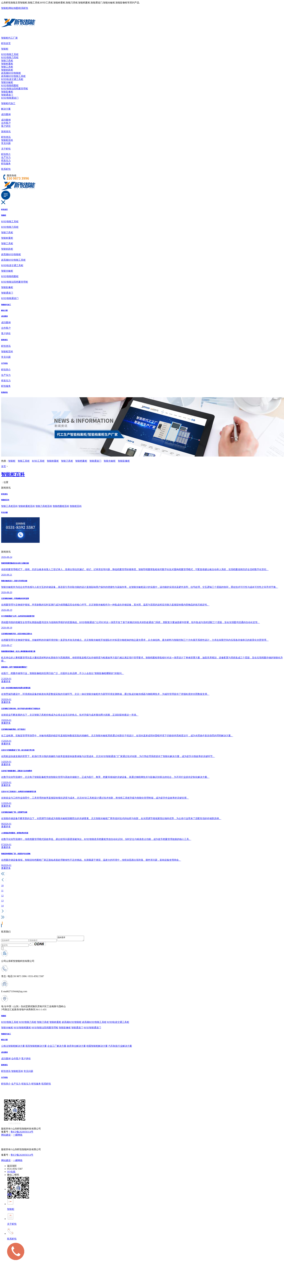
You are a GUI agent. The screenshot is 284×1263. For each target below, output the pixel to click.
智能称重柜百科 (26, 506)
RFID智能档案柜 (9, 85)
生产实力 (6, 157)
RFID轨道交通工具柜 (12, 79)
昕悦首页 (6, 43)
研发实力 (6, 160)
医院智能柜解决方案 (36, 1046)
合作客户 (6, 123)
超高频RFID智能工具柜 (13, 76)
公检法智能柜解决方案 (13, 1046)
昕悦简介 (6, 154)
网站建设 (6, 1135)
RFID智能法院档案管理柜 (14, 88)
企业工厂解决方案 (56, 1046)
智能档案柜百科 (61, 506)
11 (2, 890)
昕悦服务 (6, 163)
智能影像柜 (7, 91)
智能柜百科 (7, 140)
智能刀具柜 (7, 60)
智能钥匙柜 (7, 70)
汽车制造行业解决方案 (120, 1046)
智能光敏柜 (7, 82)
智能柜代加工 (8, 103)
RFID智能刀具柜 (9, 57)
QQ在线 (11, 1171)
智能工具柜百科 (9, 506)
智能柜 (4, 8)
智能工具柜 (7, 67)
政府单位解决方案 (76, 1046)
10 (2, 885)
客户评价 (6, 126)
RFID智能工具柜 (9, 54)
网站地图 (13, 8)
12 (2, 895)
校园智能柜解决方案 (97, 1046)
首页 (3, 466)
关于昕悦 (6, 148)
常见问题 (6, 143)
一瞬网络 (17, 1135)
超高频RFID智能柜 (11, 73)
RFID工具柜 (38, 461)
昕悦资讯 (6, 137)
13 (2, 900)
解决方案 (6, 109)
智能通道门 (7, 95)
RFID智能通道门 (9, 98)
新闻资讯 (6, 131)
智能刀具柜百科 (44, 506)
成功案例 (6, 114)
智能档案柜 (81, 461)
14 (2, 905)
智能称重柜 (7, 63)
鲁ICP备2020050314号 (22, 1131)
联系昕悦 (23, 8)
